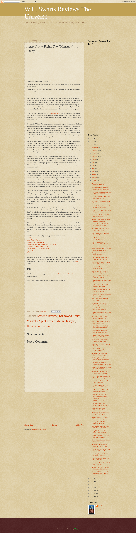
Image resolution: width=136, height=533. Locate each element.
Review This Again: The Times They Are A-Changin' (100, 436)
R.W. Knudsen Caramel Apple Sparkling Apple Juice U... (100, 258)
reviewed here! (55, 113)
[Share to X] (56, 311)
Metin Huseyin (65, 321)
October (94, 153)
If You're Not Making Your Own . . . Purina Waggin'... (101, 349)
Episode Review (47, 316)
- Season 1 (34, 240)
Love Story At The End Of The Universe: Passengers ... (100, 454)
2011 (92, 493)
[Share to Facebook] (58, 311)
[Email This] (52, 311)
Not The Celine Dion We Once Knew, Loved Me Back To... (100, 335)
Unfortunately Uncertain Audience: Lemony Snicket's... (101, 363)
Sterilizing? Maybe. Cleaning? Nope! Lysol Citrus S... (100, 413)
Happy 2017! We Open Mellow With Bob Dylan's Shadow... (100, 472)
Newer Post (28, 425)
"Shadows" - (38, 246)
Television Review (38, 326)
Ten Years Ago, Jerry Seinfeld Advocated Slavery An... (100, 418)
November (95, 150)
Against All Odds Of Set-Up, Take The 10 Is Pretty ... (101, 281)
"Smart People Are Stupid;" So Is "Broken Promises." (101, 381)
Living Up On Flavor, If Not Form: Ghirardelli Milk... (101, 211)
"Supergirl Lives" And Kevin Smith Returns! (100, 253)
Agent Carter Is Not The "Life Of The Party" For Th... (101, 463)
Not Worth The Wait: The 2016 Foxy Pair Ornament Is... (100, 395)
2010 (92, 496)
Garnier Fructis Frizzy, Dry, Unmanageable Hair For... (100, 304)
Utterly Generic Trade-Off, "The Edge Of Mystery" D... (101, 215)
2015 (92, 481)
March (94, 174)
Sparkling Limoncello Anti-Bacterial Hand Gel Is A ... (100, 183)
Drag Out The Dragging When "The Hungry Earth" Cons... (100, 427)
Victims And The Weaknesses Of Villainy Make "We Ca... (101, 206)
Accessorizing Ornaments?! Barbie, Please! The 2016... (100, 331)
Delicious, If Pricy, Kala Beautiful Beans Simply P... (101, 294)
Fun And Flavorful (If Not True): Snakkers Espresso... (101, 220)
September (95, 156)
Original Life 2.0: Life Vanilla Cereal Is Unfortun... (100, 276)
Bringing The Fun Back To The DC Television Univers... (101, 224)
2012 (92, 490)
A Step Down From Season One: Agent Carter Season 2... (101, 308)
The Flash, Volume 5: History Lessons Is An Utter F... (100, 267)
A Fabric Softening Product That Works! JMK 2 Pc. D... (101, 450)
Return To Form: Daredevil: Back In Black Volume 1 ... (101, 367)
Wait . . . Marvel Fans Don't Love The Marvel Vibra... (101, 322)
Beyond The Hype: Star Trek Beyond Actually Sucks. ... (100, 326)
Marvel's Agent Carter (41, 321)
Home (54, 425)
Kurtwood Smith (69, 316)
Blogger (76, 529)
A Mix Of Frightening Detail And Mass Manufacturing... (101, 377)
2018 (92, 141)
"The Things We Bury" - (41, 244)
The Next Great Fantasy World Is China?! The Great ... (101, 263)
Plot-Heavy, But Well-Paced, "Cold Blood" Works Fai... (100, 372)
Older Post (80, 425)
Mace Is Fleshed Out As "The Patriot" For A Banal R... (100, 317)
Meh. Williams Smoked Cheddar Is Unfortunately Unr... (101, 440)
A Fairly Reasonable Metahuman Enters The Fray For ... (101, 197)
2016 (92, 478)
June (93, 165)
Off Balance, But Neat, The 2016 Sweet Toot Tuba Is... (101, 229)
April (93, 171)
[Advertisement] (63, 31)
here (76, 261)
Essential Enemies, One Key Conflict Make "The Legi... (100, 188)
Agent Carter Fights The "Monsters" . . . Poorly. (99, 409)
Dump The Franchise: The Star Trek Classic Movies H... (100, 431)
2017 (92, 144)
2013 (92, 487)
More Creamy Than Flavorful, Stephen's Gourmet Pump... (100, 340)
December (95, 147)
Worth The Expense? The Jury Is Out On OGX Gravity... (101, 238)
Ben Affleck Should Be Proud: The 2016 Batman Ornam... (101, 192)
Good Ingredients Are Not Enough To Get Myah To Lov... (101, 249)
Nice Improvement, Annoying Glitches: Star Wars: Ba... (100, 386)
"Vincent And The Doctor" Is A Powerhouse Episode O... (100, 272)
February (94, 177)
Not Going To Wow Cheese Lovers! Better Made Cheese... (101, 358)
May (93, 168)
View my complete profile (103, 508)
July (93, 162)
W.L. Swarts (101, 506)
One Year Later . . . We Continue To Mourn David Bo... (101, 390)
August (94, 159)
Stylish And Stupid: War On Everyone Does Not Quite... (100, 445)
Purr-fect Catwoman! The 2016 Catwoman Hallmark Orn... (100, 468)
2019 (92, 138)
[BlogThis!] (54, 311)
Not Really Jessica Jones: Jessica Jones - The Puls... (101, 459)
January (94, 180)
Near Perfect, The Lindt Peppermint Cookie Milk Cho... (101, 404)
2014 (92, 484)
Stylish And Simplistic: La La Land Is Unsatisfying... (100, 354)
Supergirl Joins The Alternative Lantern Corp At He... (100, 422)
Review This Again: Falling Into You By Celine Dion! (101, 290)
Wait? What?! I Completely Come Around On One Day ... (101, 399)
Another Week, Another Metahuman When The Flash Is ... (101, 244)
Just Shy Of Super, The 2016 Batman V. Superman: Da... (100, 285)
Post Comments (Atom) (39, 429)
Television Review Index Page (66, 274)
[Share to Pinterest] (60, 311)
